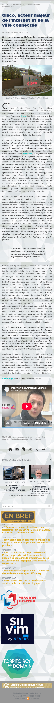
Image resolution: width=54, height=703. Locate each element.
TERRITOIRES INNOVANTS (14, 495)
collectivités (34, 437)
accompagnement (21, 437)
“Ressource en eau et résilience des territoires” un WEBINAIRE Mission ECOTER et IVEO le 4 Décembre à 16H (27, 530)
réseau (25, 439)
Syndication (34, 699)
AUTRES (45, 495)
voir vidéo (27, 153)
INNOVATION (18, 5)
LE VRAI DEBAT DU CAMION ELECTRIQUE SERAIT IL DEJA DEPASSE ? (14, 487)
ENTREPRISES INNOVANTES (33, 495)
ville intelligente (35, 439)
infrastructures (15, 439)
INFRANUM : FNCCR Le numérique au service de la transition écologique (24, 582)
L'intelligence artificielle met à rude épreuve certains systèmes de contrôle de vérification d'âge (39, 489)
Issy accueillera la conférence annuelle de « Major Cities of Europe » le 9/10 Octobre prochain (26, 542)
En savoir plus (8, 378)
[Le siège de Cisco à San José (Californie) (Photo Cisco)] (27, 66)
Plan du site (20, 699)
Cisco (23, 115)
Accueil (6, 5)
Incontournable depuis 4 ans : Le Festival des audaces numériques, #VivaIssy (26, 572)
